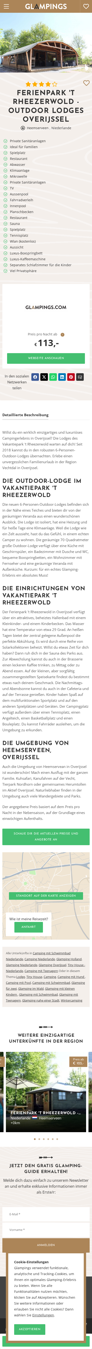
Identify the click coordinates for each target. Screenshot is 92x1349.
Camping (50, 977)
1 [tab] (35, 1139)
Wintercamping (71, 1000)
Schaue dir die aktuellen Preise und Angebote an (46, 836)
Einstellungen (43, 1315)
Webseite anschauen (46, 358)
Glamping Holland (69, 959)
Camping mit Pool (18, 983)
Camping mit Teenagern (41, 971)
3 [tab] (44, 1139)
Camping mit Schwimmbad (51, 983)
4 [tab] (48, 1139)
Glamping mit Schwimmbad (38, 994)
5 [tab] (53, 1139)
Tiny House (34, 977)
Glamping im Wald (31, 988)
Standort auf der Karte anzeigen (46, 896)
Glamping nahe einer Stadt (40, 1000)
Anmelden (46, 1245)
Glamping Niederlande (21, 965)
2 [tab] (39, 1139)
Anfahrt (28, 927)
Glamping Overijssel (52, 965)
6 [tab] (57, 1139)
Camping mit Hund (71, 977)
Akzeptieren (30, 1329)
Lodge (20, 977)
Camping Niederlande (40, 959)
